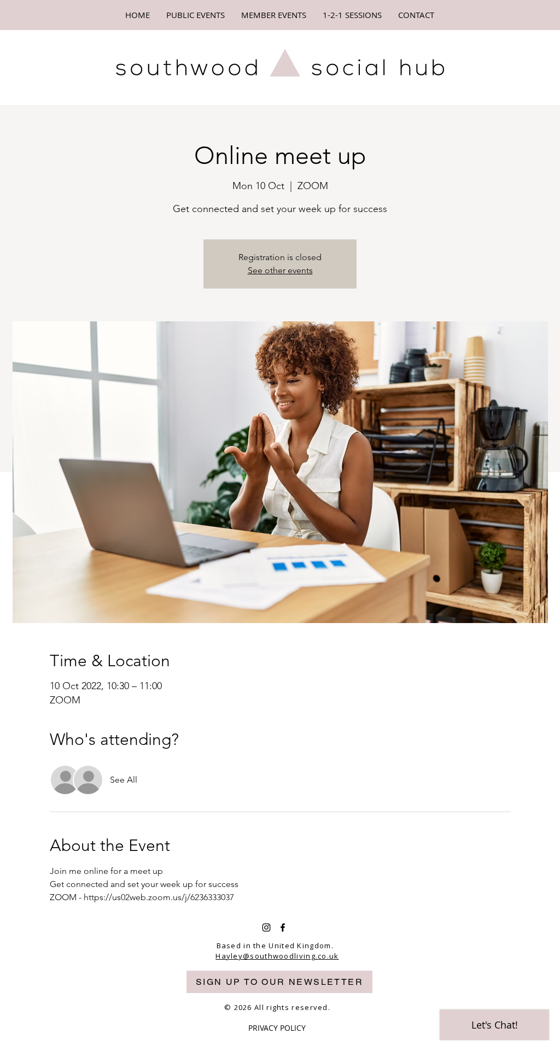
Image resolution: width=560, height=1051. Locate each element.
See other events (280, 270)
